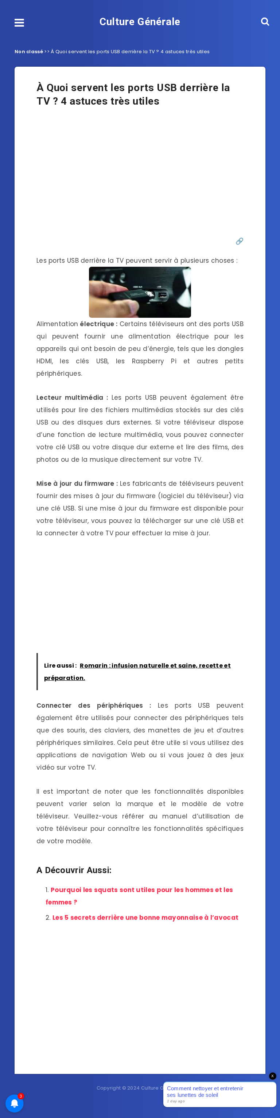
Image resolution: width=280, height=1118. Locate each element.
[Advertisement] (140, 176)
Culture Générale (140, 22)
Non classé (29, 51)
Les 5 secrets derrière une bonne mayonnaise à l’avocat (145, 917)
